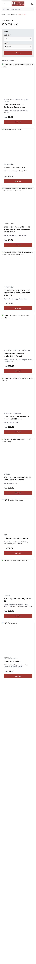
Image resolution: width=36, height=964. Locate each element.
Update (18, 53)
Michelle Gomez (23, 604)
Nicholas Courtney (14, 542)
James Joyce (8, 666)
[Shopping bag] (32, 3)
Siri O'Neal (24, 542)
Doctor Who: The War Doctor (13, 413)
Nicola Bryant (21, 110)
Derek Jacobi (28, 606)
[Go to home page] (18, 3)
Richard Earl (22, 171)
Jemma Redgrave (14, 665)
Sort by (6, 43)
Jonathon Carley (14, 422)
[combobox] (18, 39)
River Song (7, 474)
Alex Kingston (13, 483)
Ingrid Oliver (24, 665)
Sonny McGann (8, 361)
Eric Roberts (19, 606)
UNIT (5, 535)
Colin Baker (12, 110)
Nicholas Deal (8, 543)
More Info (18, 122)
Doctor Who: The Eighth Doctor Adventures (17, 350)
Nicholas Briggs (14, 171)
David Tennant (17, 543)
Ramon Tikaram (17, 666)
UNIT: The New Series (10, 658)
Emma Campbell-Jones (25, 359)
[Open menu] (4, 3)
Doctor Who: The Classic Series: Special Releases (16, 100)
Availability (7, 35)
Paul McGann (13, 359)
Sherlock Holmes (9, 164)
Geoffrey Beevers (9, 606)
